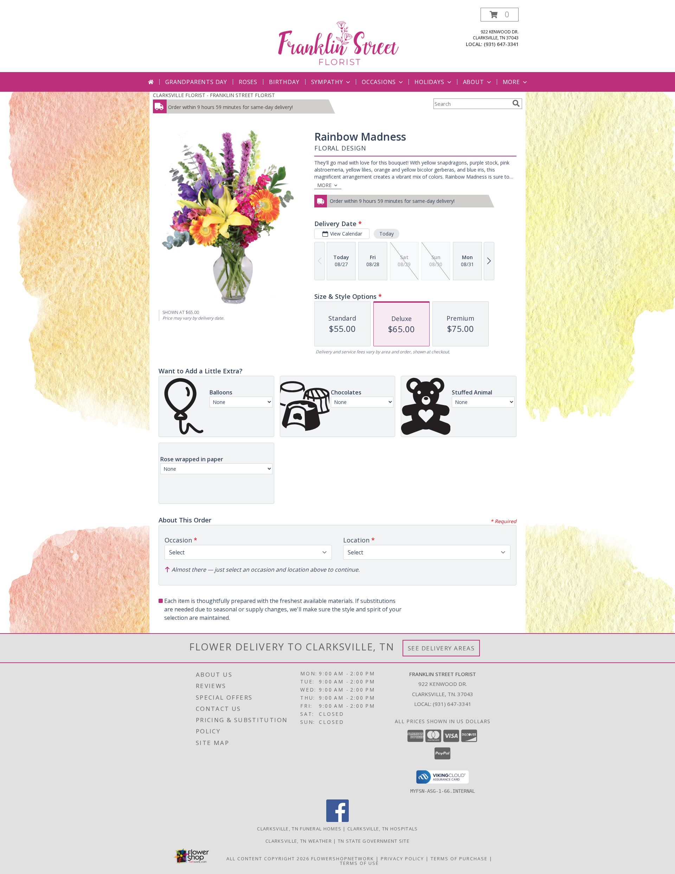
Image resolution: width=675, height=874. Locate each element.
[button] (500, 14)
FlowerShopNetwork (342, 858)
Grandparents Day (196, 82)
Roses (248, 82)
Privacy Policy (402, 858)
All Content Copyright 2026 (267, 858)
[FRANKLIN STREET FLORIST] (338, 40)
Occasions (379, 82)
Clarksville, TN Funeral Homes (299, 828)
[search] (516, 103)
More (511, 82)
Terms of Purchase (459, 858)
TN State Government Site (374, 841)
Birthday (284, 82)
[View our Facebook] (337, 820)
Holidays (429, 82)
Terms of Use (359, 863)
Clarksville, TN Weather (298, 841)
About (473, 82)
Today (386, 233)
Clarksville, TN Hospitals (382, 828)
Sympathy (327, 82)
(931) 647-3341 (501, 44)
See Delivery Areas (441, 648)
